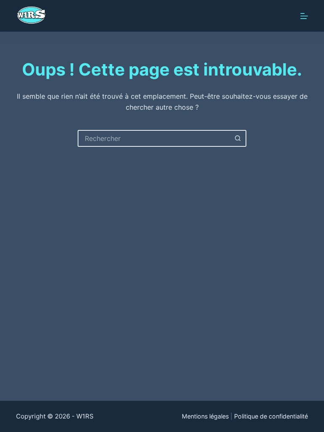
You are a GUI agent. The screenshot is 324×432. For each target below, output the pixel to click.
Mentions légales (205, 416)
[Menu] (304, 16)
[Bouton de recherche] (238, 138)
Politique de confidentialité (271, 416)
